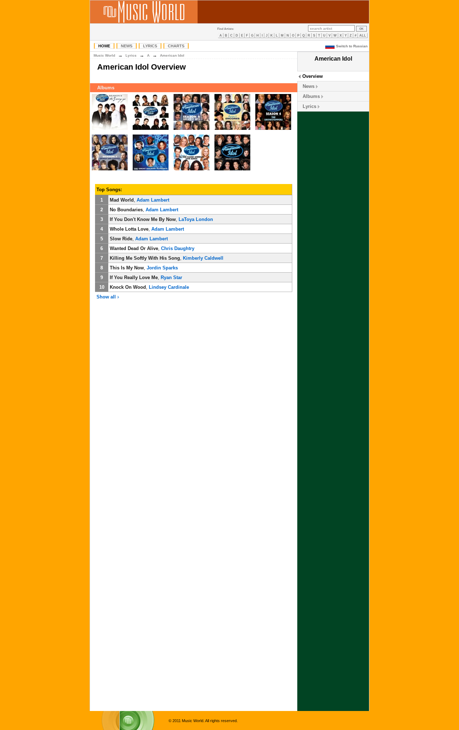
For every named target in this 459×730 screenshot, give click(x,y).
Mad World (122, 200)
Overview (312, 76)
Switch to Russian (352, 46)
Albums (311, 96)
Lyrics (150, 46)
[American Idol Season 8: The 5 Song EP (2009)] (109, 130)
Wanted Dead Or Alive (134, 248)
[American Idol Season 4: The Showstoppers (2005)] (273, 130)
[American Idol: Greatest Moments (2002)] (232, 170)
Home (104, 46)
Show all (106, 297)
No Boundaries (126, 209)
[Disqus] (193, 414)
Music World (104, 55)
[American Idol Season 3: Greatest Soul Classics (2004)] (109, 170)
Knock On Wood (128, 287)
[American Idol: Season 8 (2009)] (150, 130)
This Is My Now (127, 267)
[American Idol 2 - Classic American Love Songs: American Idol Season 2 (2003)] (191, 170)
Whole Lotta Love (129, 229)
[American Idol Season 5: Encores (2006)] (232, 130)
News (126, 46)
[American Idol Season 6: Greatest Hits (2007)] (191, 130)
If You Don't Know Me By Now (143, 219)
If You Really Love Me (134, 277)
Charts (176, 46)
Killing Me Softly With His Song (145, 258)
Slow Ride (121, 238)
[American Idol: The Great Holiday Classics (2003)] (150, 170)
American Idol (172, 55)
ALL (362, 35)
